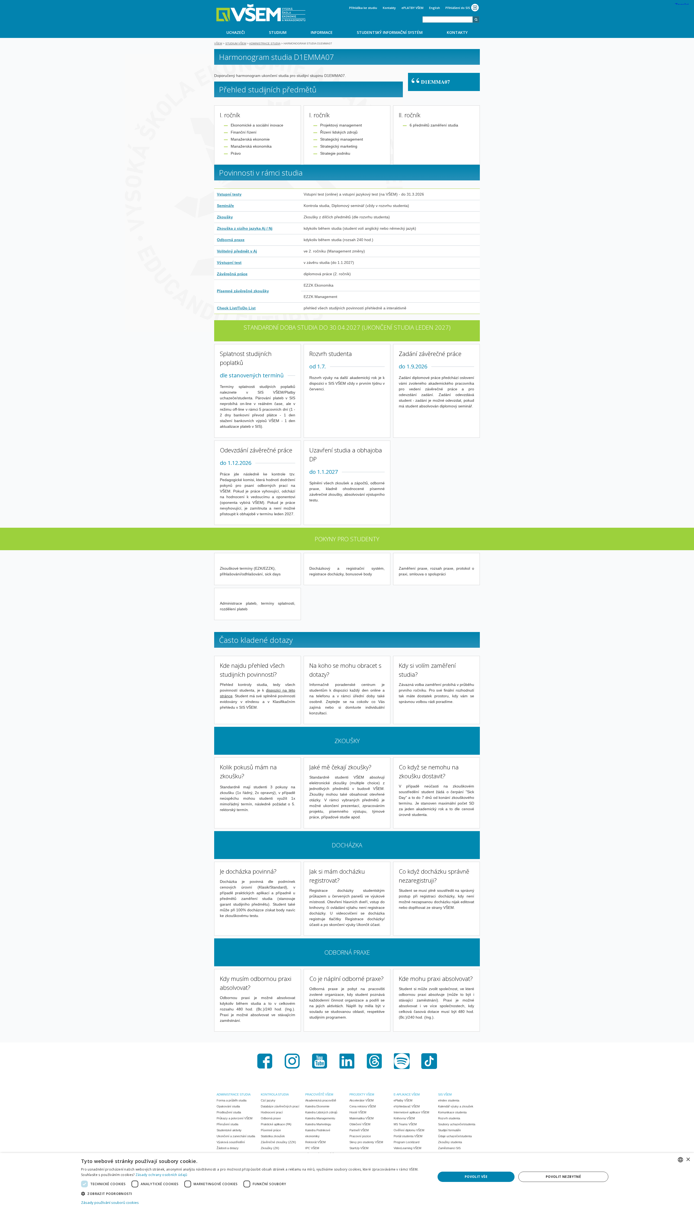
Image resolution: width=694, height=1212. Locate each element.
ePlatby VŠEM (403, 1100)
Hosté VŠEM (357, 1112)
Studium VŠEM (235, 43)
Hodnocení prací (272, 1112)
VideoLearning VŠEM (407, 1148)
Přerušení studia (227, 1124)
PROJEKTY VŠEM (361, 1094)
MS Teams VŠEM (405, 1124)
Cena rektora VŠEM (362, 1106)
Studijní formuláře (449, 1130)
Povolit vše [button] (476, 1176)
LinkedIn (347, 1061)
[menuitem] (235, 32)
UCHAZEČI (235, 32)
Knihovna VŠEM (404, 1118)
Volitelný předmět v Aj (237, 251)
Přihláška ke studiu (363, 8)
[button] (253, 1193)
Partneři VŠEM (359, 1130)
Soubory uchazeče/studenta (456, 1124)
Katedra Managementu (320, 1118)
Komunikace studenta (452, 1112)
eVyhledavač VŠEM (407, 1106)
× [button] (688, 1160)
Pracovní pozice (360, 1136)
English (434, 8)
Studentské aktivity (229, 1130)
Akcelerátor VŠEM (361, 1100)
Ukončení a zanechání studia (236, 1136)
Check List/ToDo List (236, 308)
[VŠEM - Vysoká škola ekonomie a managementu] (261, 12)
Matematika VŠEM (361, 1118)
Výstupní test (229, 262)
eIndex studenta (448, 1100)
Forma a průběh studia (231, 1100)
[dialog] (347, 1182)
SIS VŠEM (445, 1094)
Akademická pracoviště (320, 1100)
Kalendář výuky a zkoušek (455, 1106)
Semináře (225, 205)
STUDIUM (278, 32)
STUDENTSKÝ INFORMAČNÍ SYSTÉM (390, 32)
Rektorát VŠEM (315, 1142)
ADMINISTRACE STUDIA (233, 1094)
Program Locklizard (406, 1142)
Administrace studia (264, 43)
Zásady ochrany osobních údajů (161, 1174)
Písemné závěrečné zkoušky (243, 291)
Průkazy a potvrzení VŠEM (234, 1118)
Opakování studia (228, 1106)
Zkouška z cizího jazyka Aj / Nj (244, 228)
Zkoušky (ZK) (270, 1148)
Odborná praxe (231, 240)
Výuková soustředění (231, 1142)
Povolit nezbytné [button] (563, 1176)
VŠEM (218, 43)
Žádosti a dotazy (228, 1148)
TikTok (429, 1061)
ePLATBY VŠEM (412, 8)
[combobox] (447, 19)
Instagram (292, 1061)
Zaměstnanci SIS (449, 1148)
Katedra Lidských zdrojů (321, 1112)
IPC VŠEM (312, 1148)
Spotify (402, 1061)
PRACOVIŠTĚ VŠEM (319, 1094)
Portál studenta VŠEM (408, 1136)
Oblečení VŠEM (359, 1124)
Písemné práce (271, 1130)
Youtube (319, 1061)
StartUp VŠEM (358, 1148)
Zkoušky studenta (450, 1142)
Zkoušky (225, 217)
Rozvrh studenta (449, 1118)
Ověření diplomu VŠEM (409, 1130)
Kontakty (389, 8)
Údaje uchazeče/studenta (455, 1136)
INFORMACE (322, 32)
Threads (374, 1061)
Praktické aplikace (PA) (276, 1124)
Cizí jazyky (268, 1100)
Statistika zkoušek (273, 1136)
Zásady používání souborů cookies (110, 1202)
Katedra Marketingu (318, 1124)
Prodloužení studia (229, 1112)
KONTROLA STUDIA (275, 1094)
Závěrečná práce (232, 274)
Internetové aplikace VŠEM (411, 1112)
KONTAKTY (457, 32)
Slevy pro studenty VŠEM (366, 1142)
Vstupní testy (229, 194)
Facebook (265, 1061)
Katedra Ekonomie (317, 1106)
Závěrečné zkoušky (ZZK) (278, 1142)
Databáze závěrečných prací (280, 1106)
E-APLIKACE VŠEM (407, 1094)
